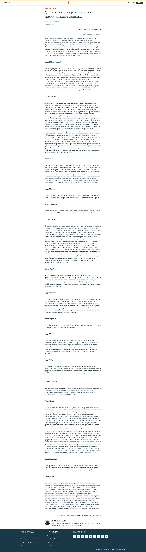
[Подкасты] (102, 536)
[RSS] (98, 536)
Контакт (23, 545)
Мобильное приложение (28, 536)
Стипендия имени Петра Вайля (30, 539)
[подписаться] (106, 536)
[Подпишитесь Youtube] (86, 536)
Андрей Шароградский (52, 21)
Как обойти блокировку (54, 539)
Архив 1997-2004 (50, 8)
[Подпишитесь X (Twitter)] (82, 536)
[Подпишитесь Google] (74, 536)
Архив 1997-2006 (26, 542)
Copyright (50, 545)
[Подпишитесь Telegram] (90, 536)
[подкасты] (133, 3)
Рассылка (50, 542)
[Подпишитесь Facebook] (78, 536)
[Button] (83, 29)
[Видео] (128, 3)
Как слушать (50, 536)
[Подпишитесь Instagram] (94, 536)
